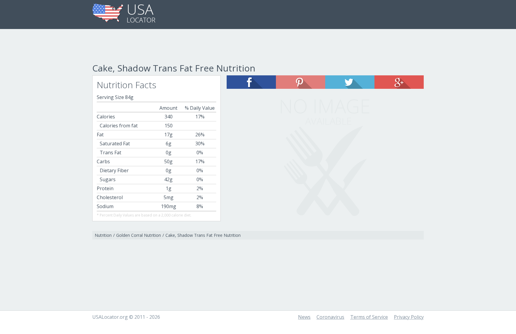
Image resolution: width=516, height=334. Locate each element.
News (304, 317)
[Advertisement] (258, 46)
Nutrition (103, 235)
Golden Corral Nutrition (138, 235)
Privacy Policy (409, 317)
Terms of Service (369, 317)
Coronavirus (330, 317)
